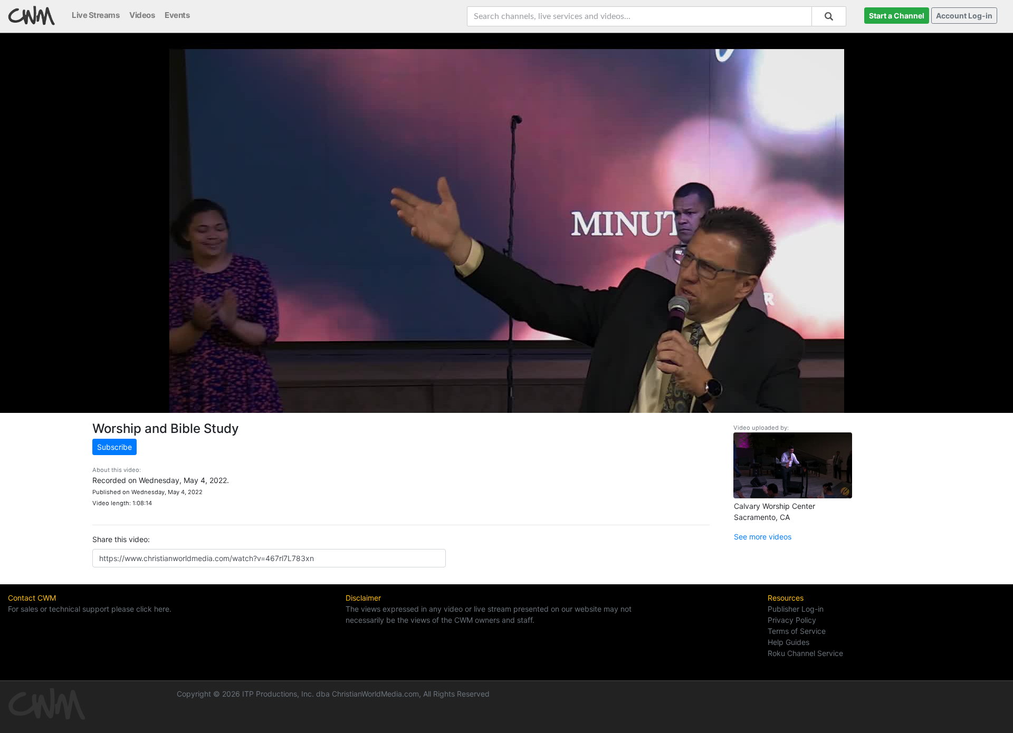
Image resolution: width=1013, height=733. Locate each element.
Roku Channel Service (805, 653)
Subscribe (114, 446)
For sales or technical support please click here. (89, 608)
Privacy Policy (792, 619)
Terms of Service (797, 630)
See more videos (762, 536)
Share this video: (121, 539)
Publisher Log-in (796, 608)
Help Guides (788, 642)
